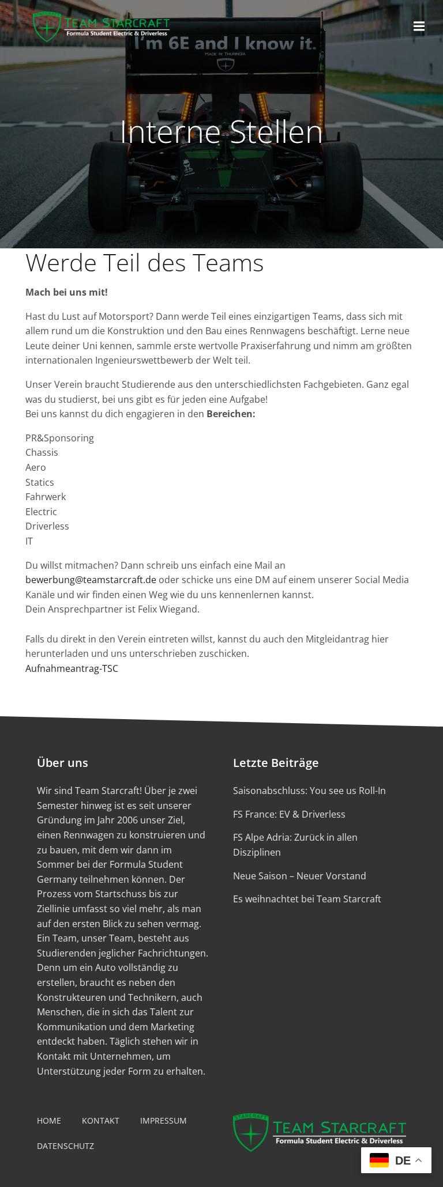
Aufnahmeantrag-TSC (71, 668)
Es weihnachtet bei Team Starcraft (307, 899)
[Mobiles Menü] (419, 26)
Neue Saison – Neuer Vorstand (299, 876)
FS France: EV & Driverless (289, 814)
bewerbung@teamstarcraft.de (90, 579)
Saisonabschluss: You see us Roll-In (309, 790)
